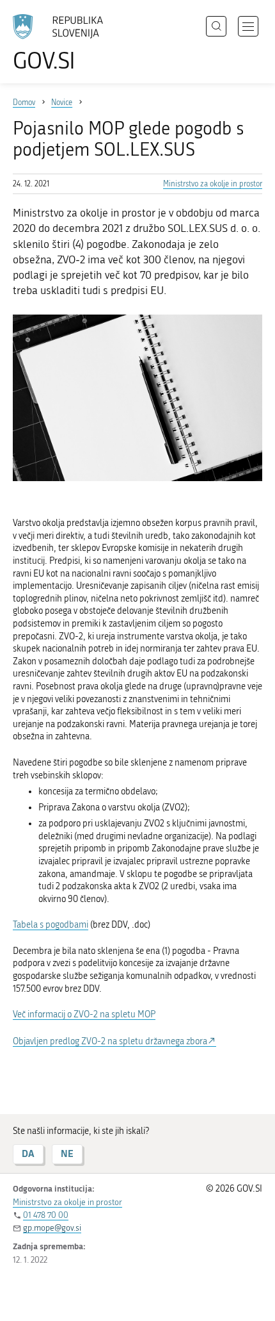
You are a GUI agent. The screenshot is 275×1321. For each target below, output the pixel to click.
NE (67, 1153)
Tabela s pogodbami (50, 924)
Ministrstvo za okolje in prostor (212, 183)
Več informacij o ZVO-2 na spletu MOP (84, 1014)
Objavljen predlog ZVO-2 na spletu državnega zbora (110, 1041)
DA (28, 1153)
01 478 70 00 (45, 1215)
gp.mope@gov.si (52, 1228)
